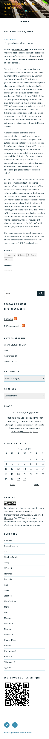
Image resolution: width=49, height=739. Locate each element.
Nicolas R (8, 634)
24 (43, 474)
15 (31, 469)
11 (6, 469)
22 (31, 474)
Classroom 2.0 (10, 361)
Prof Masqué (10, 651)
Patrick (7, 645)
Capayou (35, 432)
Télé (31, 432)
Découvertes (35, 421)
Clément (8, 568)
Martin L (8, 612)
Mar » (36, 484)
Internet (38, 418)
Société (33, 413)
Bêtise (19, 425)
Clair (6, 350)
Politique (29, 418)
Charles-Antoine (11, 557)
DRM (40, 72)
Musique (24, 428)
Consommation (29, 425)
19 (12, 474)
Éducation (18, 413)
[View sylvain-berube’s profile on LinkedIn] (18, 309)
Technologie (13, 417)
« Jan (12, 484)
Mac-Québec (10, 601)
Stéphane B (9, 662)
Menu (26, 21)
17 (43, 469)
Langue (37, 428)
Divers (11, 428)
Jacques (8, 596)
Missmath (8, 623)
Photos (25, 421)
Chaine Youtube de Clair (15, 345)
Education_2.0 (14, 421)
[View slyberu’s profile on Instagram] (11, 309)
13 (18, 469)
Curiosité (40, 425)
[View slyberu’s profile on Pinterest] (15, 309)
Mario (6, 607)
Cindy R (7, 563)
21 (25, 474)
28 (24, 479)
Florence (8, 574)
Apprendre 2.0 (11, 356)
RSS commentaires (13, 326)
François (8, 579)
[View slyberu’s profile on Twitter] (8, 309)
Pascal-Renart (10, 640)
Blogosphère (10, 425)
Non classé (25, 432)
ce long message (20, 49)
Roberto (8, 656)
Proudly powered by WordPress (18, 732)
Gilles (6, 590)
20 (18, 474)
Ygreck (7, 667)
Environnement (16, 432)
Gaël (6, 585)
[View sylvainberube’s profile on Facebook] (5, 309)
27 (18, 479)
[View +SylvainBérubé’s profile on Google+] (24, 309)
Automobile (31, 428)
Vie (22, 417)
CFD (6, 551)
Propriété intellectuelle (18, 43)
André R (8, 540)
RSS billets (9, 319)
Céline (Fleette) (11, 546)
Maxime (8, 618)
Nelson (7, 629)
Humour (17, 428)
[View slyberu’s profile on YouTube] (21, 309)
